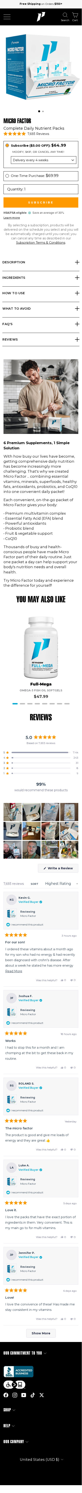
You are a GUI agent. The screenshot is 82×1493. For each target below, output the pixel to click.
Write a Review (62, 869)
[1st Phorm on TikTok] (32, 1394)
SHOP (7, 1409)
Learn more (11, 217)
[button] (39, 111)
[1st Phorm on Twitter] (41, 1394)
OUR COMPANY (13, 1441)
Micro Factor (28, 915)
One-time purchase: (34, 175)
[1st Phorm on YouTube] (23, 1394)
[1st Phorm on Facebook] (5, 1394)
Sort (35, 883)
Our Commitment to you (22, 1353)
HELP (6, 1425)
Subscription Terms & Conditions (40, 243)
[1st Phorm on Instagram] (14, 1394)
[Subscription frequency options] (40, 160)
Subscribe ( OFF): (38, 145)
